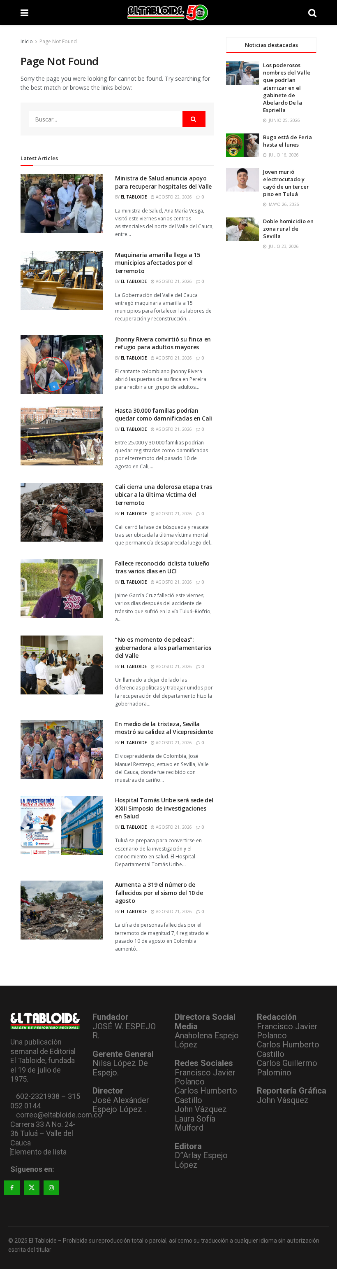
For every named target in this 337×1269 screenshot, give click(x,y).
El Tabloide (134, 197)
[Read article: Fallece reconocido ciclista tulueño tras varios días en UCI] (62, 588)
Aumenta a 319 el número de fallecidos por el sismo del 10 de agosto (159, 892)
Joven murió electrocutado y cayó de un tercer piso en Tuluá (286, 183)
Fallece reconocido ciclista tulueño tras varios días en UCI (162, 567)
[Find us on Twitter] (31, 1187)
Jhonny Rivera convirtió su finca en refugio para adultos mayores (163, 343)
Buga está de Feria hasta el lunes (287, 140)
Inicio (27, 41)
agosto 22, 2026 (173, 197)
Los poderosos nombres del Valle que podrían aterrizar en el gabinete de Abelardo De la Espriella (286, 87)
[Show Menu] (24, 12)
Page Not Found (58, 41)
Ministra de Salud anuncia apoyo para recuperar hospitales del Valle (163, 182)
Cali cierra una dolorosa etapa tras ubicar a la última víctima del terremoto (163, 495)
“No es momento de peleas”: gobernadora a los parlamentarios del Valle (163, 647)
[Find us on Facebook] (12, 1187)
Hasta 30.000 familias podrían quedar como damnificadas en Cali (163, 415)
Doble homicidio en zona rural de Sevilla (288, 228)
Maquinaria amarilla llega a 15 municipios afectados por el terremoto (157, 263)
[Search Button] (312, 12)
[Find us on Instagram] (51, 1187)
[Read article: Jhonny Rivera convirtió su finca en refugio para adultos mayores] (62, 364)
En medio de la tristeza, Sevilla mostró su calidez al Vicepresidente (164, 728)
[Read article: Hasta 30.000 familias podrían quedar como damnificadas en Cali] (62, 436)
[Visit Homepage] (168, 12)
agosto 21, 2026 (173, 281)
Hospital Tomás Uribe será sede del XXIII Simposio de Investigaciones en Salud (164, 808)
